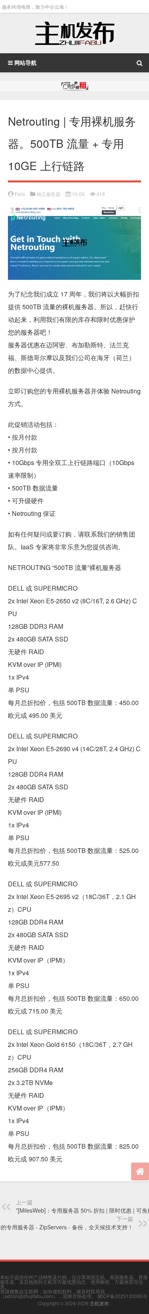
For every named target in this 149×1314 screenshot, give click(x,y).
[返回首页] (140, 1171)
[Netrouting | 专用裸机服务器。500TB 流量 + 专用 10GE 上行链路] (74, 211)
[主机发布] (74, 33)
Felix (20, 193)
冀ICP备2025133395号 (122, 1296)
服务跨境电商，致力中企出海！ (35, 6)
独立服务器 (48, 193)
